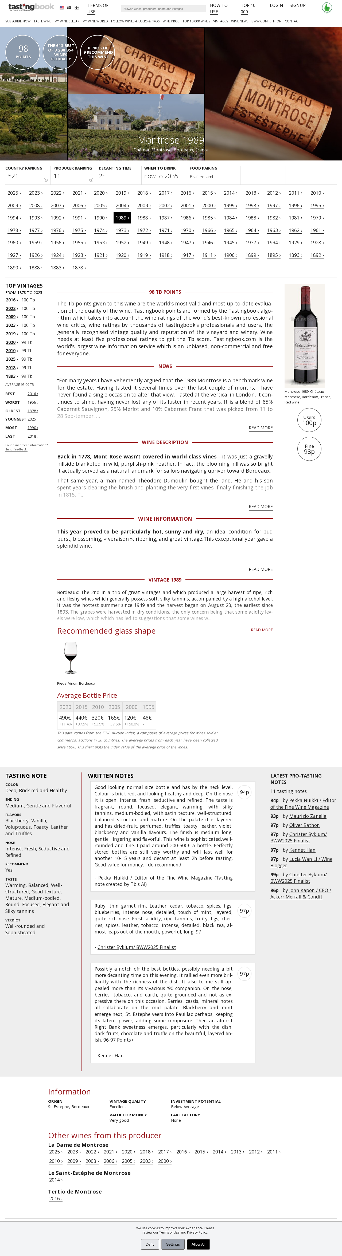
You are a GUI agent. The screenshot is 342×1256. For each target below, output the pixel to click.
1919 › (144, 255)
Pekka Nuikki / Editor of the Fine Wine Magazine (303, 803)
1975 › (79, 230)
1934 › (274, 242)
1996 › (295, 205)
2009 (10, 317)
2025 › (14, 193)
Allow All (198, 1244)
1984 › (230, 217)
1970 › (187, 230)
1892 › (317, 255)
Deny (150, 1244)
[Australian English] (69, 8)
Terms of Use (169, 1232)
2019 (10, 334)
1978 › (14, 230)
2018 (10, 368)
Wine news (239, 21)
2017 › (165, 193)
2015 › (209, 193)
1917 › (187, 255)
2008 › (35, 205)
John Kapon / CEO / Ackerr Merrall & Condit (300, 893)
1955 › (79, 242)
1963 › (274, 230)
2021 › (79, 193)
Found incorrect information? (26, 447)
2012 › (274, 193)
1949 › (144, 242)
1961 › (317, 230)
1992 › (57, 217)
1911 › (209, 255)
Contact (292, 21)
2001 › (187, 205)
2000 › (209, 205)
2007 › (57, 205)
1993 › (35, 217)
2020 (10, 342)
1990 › (100, 217)
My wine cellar (67, 21)
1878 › (79, 267)
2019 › (122, 193)
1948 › (165, 242)
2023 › (35, 193)
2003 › (144, 205)
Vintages (220, 21)
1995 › (317, 205)
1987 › (165, 217)
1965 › (230, 230)
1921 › (100, 255)
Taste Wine (42, 21)
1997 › (274, 205)
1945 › (230, 242)
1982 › (274, 217)
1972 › (144, 230)
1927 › (14, 255)
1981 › (295, 217)
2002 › (165, 205)
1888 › (35, 267)
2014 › (230, 193)
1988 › (144, 217)
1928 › (317, 242)
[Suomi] (77, 8)
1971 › (165, 230)
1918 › (165, 255)
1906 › (230, 255)
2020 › (100, 193)
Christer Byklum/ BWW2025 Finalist (298, 837)
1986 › (187, 217)
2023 (10, 325)
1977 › (35, 230)
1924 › (57, 255)
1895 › (274, 255)
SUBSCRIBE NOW (17, 21)
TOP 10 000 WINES (196, 21)
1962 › (295, 230)
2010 (10, 351)
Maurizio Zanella (308, 816)
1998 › (252, 205)
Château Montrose (153, 150)
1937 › (252, 242)
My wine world (95, 21)
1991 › (79, 217)
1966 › (209, 230)
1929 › (295, 242)
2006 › (79, 205)
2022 (10, 308)
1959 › (35, 242)
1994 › (14, 217)
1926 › (35, 255)
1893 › (295, 255)
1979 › (317, 217)
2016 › (187, 193)
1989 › (122, 217)
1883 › (57, 267)
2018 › (144, 193)
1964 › (252, 230)
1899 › (252, 255)
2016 (10, 300)
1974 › (100, 230)
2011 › (295, 193)
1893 (10, 376)
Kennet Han (302, 850)
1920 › (122, 255)
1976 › (57, 230)
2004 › (122, 205)
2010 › (317, 193)
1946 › (209, 242)
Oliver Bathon (304, 825)
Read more (261, 428)
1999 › (230, 205)
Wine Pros (171, 21)
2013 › (252, 193)
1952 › (122, 242)
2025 (10, 359)
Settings (173, 1244)
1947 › (187, 242)
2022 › (57, 193)
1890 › (14, 267)
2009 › (14, 205)
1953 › (100, 242)
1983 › (252, 217)
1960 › (14, 242)
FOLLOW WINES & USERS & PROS (135, 21)
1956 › (57, 242)
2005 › (100, 205)
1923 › (79, 255)
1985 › (209, 217)
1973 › (122, 230)
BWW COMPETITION (266, 21)
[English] (62, 8)
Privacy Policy (197, 1232)
